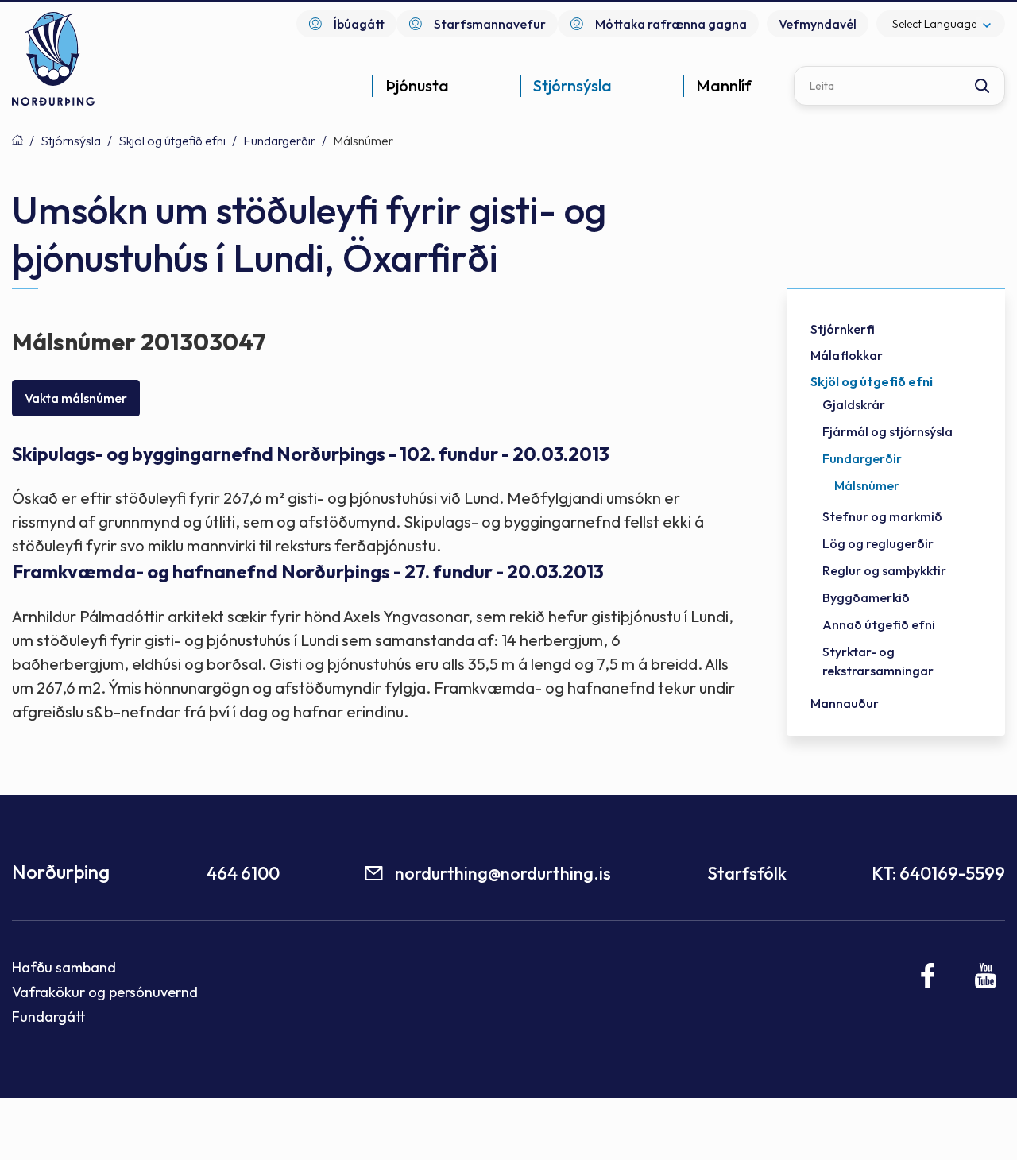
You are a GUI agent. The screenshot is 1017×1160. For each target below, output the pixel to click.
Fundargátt (49, 1016)
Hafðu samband (64, 967)
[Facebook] (928, 976)
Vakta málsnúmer (76, 398)
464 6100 (243, 873)
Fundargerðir (279, 141)
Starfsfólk (747, 873)
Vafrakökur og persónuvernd (105, 992)
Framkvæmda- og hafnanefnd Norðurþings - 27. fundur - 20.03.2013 (308, 571)
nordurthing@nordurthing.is (503, 873)
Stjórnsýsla (71, 141)
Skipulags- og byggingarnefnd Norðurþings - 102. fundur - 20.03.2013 (310, 454)
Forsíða (17, 139)
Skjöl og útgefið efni (172, 141)
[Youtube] (985, 976)
